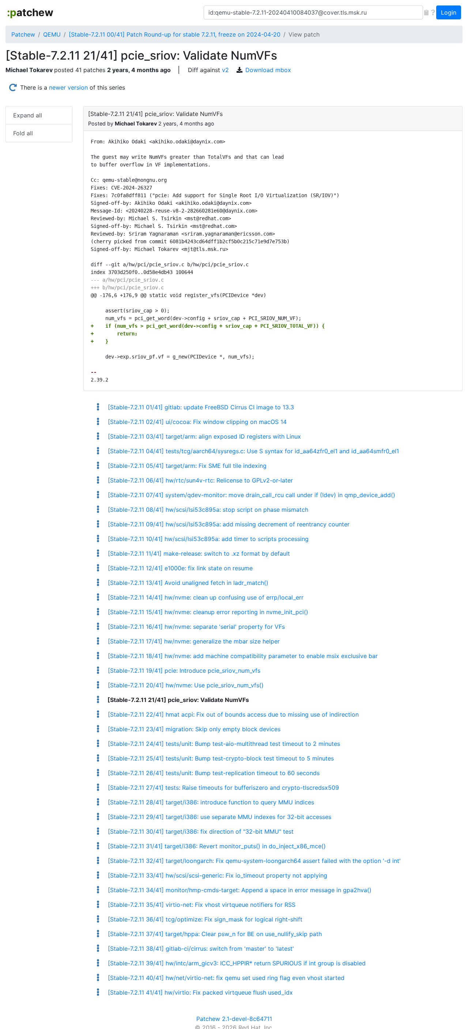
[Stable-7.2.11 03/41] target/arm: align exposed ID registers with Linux (203, 436)
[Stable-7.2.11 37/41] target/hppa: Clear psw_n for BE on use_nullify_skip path (213, 934)
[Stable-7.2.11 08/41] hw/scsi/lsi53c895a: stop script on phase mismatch (207, 509)
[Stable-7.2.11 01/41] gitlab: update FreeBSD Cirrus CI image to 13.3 (200, 407)
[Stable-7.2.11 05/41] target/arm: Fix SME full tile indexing (186, 465)
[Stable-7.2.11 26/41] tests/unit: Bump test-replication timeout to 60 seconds (212, 773)
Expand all (27, 115)
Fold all (23, 133)
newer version (68, 87)
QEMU (52, 34)
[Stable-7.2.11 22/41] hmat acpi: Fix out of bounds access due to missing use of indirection (232, 714)
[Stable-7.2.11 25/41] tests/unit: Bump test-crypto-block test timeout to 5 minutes (219, 758)
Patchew (23, 34)
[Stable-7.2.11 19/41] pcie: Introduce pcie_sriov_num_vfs (183, 670)
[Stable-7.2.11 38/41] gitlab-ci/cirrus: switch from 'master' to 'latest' (200, 948)
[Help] (433, 12)
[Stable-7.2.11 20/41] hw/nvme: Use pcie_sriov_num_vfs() (184, 685)
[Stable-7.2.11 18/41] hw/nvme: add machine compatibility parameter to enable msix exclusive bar (241, 656)
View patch (304, 34)
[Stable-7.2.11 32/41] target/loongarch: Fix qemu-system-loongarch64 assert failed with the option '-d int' (253, 860)
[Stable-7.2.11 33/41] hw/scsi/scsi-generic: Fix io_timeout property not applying (216, 875)
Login (448, 12)
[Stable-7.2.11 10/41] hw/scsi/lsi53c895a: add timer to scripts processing (207, 538)
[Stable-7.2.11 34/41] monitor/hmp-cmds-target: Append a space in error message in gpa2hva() (238, 890)
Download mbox (268, 70)
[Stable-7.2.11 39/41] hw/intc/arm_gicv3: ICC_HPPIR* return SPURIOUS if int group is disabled (235, 963)
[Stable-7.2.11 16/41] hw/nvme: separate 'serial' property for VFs (195, 626)
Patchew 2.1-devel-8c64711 (234, 1018)
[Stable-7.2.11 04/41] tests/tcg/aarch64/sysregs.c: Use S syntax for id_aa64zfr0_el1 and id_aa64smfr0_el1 (252, 451)
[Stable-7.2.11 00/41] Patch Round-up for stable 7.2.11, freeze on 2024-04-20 (174, 34)
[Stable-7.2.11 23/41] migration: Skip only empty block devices (193, 729)
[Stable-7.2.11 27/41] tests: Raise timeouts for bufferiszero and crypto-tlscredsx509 (222, 787)
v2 (225, 70)
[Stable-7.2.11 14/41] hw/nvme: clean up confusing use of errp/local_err (204, 597)
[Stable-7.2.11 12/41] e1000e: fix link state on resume (179, 568)
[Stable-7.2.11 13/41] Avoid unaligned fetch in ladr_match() (187, 582)
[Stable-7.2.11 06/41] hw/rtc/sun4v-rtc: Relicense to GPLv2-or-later (199, 480)
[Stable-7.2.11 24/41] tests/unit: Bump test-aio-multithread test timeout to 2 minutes (223, 743)
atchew (30, 12)
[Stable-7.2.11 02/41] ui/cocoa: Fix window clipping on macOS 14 (196, 421)
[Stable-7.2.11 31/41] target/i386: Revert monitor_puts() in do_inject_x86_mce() (215, 846)
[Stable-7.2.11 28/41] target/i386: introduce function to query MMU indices (210, 802)
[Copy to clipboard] (426, 12)
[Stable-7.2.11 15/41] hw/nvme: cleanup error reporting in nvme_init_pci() (207, 612)
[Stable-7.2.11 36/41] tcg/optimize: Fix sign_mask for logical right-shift (204, 919)
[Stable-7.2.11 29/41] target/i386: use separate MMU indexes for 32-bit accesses (218, 816)
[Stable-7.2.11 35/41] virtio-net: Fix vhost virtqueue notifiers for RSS (200, 904)
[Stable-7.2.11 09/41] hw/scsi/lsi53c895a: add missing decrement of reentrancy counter (227, 524)
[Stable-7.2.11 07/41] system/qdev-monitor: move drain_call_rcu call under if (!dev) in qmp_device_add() (250, 495)
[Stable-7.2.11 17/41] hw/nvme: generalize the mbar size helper (192, 641)
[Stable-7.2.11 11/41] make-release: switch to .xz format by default (198, 553)
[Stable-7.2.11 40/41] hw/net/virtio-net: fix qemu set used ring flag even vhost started (225, 977)
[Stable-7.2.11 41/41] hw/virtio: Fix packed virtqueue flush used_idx (199, 992)
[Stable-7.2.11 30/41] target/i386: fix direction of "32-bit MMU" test (199, 831)
